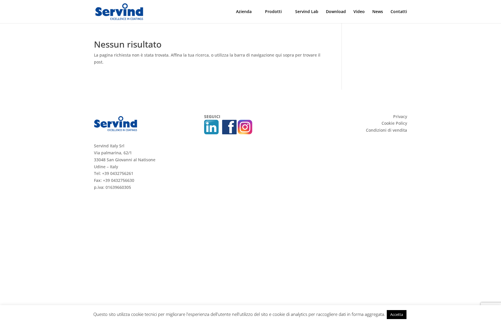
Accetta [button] (396, 314)
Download (336, 12)
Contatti (399, 12)
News (377, 12)
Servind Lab (306, 12)
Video (359, 12)
